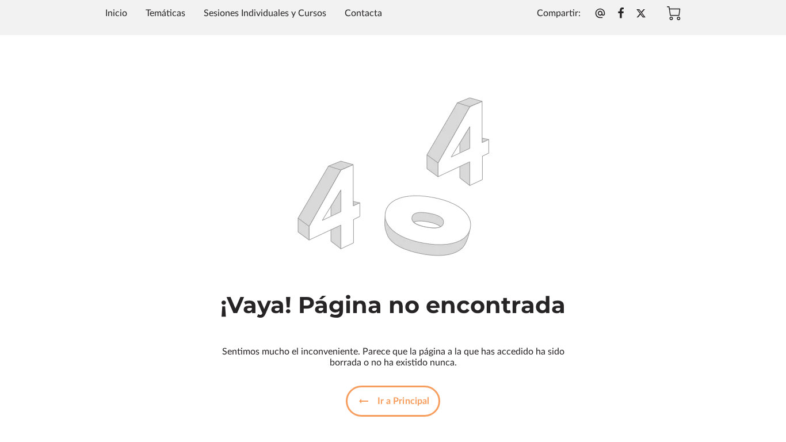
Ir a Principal (403, 401)
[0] (674, 13)
